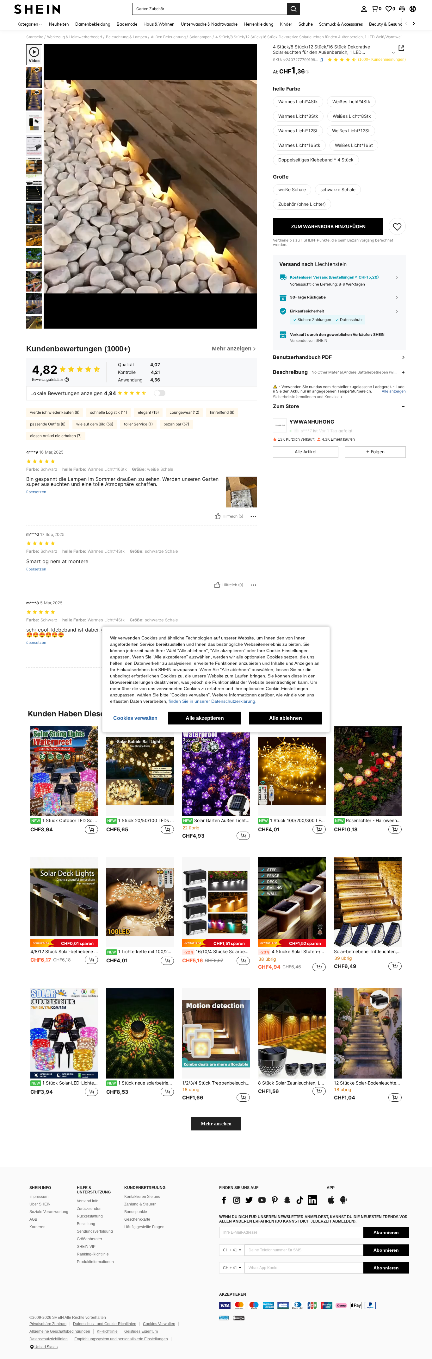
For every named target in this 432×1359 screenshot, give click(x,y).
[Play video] (150, 186)
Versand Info (87, 1201)
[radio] (298, 101)
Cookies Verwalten (159, 1324)
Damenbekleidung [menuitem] (92, 24)
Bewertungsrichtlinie (47, 379)
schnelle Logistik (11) (108, 412)
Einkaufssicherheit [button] (307, 311)
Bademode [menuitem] (127, 24)
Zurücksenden (89, 1208)
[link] (376, 8)
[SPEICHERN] (397, 226)
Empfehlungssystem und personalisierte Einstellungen (121, 1339)
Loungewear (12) (184, 412)
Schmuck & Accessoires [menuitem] (341, 24)
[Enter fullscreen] (250, 323)
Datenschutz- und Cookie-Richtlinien (104, 1324)
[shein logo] (37, 9)
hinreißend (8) (222, 412)
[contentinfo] (314, 1305)
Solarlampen (200, 37)
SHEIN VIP (86, 1246)
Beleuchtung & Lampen (126, 37)
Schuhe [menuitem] (306, 24)
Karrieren (37, 1227)
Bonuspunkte (135, 1212)
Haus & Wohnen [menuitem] (159, 24)
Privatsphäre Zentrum (47, 1324)
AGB (33, 1219)
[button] (402, 9)
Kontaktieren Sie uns (142, 1196)
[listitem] (64, 786)
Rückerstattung (90, 1216)
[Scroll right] (413, 24)
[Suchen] (293, 9)
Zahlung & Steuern (140, 1204)
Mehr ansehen (216, 1123)
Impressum (38, 1196)
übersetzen (36, 492)
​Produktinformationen (95, 1262)
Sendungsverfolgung (95, 1231)
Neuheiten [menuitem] (59, 24)
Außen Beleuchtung (168, 37)
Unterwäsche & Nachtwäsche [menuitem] (209, 24)
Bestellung (86, 1224)
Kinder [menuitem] (286, 24)
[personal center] (364, 9)
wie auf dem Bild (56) (94, 424)
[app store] (331, 1203)
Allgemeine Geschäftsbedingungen (59, 1331)
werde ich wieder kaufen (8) (54, 412)
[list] (269, 1200)
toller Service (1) (138, 424)
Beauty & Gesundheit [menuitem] (389, 24)
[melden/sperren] (253, 516)
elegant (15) (148, 412)
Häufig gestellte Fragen (144, 1227)
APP (331, 1188)
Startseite (34, 37)
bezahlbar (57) (176, 424)
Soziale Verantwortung (48, 1212)
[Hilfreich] (217, 516)
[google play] (343, 1203)
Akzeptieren (232, 1295)
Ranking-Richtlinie (93, 1254)
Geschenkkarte (137, 1219)
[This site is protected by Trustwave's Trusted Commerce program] (224, 1318)
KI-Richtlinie (107, 1331)
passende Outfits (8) (47, 424)
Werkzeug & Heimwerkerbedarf (74, 37)
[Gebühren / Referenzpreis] (307, 72)
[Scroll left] (406, 24)
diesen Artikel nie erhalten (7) (56, 435)
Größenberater (89, 1239)
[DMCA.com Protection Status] (238, 1318)
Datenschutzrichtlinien (48, 1339)
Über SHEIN (40, 1204)
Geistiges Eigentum (141, 1331)
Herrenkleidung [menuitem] (259, 24)
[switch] (159, 393)
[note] (64, 943)
